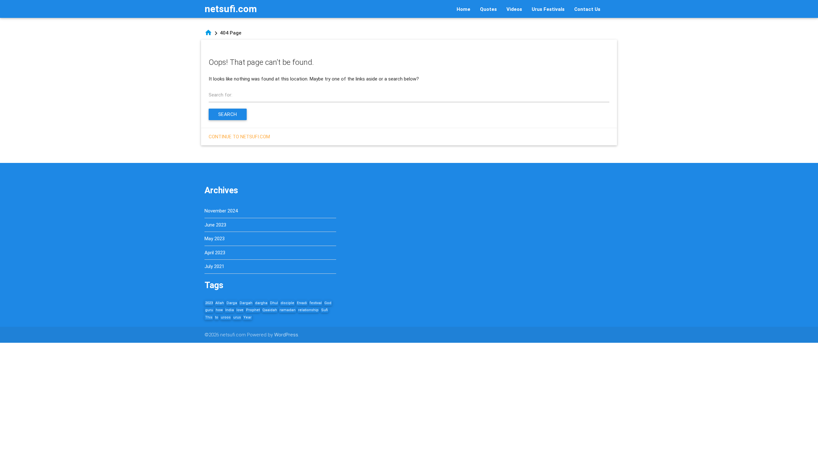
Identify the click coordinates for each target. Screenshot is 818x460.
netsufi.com (230, 8)
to (216, 317)
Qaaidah (269, 310)
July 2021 (214, 266)
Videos (514, 9)
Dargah (246, 303)
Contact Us (587, 9)
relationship (308, 310)
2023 (209, 303)
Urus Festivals (548, 9)
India (229, 310)
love (239, 310)
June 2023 (215, 225)
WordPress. (286, 335)
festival (316, 303)
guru (209, 310)
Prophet (253, 310)
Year (247, 317)
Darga (232, 303)
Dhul (274, 303)
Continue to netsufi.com (239, 137)
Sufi (324, 310)
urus (237, 317)
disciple (287, 303)
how (219, 310)
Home (463, 9)
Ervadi (302, 303)
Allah (219, 303)
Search (227, 114)
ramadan (288, 310)
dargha (261, 303)
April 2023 (214, 253)
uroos (226, 317)
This (208, 317)
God (327, 303)
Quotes (488, 9)
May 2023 (214, 238)
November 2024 (221, 211)
